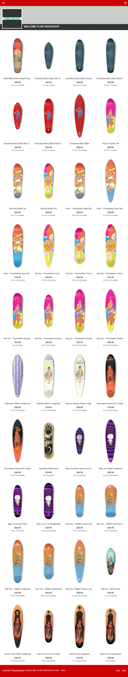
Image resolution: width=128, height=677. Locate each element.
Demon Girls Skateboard (110, 654)
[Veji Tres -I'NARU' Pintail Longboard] (79, 562)
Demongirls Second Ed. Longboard (110, 403)
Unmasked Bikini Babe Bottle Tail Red (48, 143)
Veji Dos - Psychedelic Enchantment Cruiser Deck (48, 338)
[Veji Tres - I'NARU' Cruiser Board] (79, 501)
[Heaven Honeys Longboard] (48, 376)
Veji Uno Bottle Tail (48, 208)
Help (124, 670)
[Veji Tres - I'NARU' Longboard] (17, 562)
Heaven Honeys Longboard (48, 403)
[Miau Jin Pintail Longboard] (110, 441)
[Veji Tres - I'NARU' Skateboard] (48, 562)
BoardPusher (18, 670)
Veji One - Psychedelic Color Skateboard (80, 273)
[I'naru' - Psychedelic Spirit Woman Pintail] (110, 181)
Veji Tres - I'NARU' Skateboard (48, 589)
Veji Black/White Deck (48, 468)
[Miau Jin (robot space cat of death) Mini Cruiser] (79, 441)
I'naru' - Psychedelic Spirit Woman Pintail (110, 208)
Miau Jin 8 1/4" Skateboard (48, 524)
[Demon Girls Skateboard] (110, 627)
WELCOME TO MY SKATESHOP (41, 26)
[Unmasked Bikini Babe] (79, 116)
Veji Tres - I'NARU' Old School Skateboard (110, 524)
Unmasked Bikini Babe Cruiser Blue (80, 78)
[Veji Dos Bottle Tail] (110, 116)
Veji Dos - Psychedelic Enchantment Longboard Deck (80, 338)
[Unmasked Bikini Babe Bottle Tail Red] (48, 116)
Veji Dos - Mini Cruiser (110, 589)
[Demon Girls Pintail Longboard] (17, 626)
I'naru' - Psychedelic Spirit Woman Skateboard (80, 208)
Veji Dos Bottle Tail (110, 143)
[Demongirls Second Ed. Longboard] (110, 376)
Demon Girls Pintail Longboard (17, 654)
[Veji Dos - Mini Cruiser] (110, 562)
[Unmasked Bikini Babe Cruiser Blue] (79, 56)
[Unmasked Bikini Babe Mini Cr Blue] (48, 56)
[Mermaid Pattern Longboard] (17, 376)
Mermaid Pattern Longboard (17, 403)
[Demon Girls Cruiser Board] (48, 627)
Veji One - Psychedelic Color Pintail (48, 273)
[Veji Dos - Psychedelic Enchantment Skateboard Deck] (17, 311)
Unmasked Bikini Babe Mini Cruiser (18, 143)
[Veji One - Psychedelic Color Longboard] (110, 246)
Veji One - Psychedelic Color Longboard (110, 273)
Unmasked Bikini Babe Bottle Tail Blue (110, 78)
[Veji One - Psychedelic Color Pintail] (48, 246)
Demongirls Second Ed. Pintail (17, 468)
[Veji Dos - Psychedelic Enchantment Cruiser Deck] (48, 311)
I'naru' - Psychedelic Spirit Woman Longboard (18, 273)
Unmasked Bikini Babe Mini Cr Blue (48, 78)
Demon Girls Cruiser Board (48, 654)
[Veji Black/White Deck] (48, 441)
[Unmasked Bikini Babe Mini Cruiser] (17, 116)
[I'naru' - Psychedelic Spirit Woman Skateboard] (79, 181)
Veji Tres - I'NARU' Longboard (17, 589)
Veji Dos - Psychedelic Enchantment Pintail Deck (110, 338)
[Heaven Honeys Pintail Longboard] (79, 376)
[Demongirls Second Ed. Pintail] (17, 441)
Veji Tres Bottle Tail (17, 208)
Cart (118, 670)
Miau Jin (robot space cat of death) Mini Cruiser (80, 468)
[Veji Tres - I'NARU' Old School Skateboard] (110, 501)
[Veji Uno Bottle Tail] (48, 181)
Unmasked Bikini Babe (79, 143)
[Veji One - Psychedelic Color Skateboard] (79, 246)
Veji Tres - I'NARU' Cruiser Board (80, 524)
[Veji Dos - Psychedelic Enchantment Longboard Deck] (79, 311)
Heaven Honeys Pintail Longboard (80, 403)
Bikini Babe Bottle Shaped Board (18, 78)
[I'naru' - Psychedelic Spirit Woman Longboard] (17, 246)
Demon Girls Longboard (79, 654)
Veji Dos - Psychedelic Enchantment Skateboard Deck (18, 338)
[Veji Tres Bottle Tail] (17, 181)
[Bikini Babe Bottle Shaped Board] (17, 56)
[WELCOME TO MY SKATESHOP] (12, 18)
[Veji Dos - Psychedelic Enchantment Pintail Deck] (110, 311)
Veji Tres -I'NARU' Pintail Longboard (80, 589)
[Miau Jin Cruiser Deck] (17, 501)
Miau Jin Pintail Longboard (110, 468)
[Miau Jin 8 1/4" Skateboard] (48, 501)
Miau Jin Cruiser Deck (17, 524)
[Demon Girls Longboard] (79, 626)
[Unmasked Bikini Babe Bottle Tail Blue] (110, 56)
